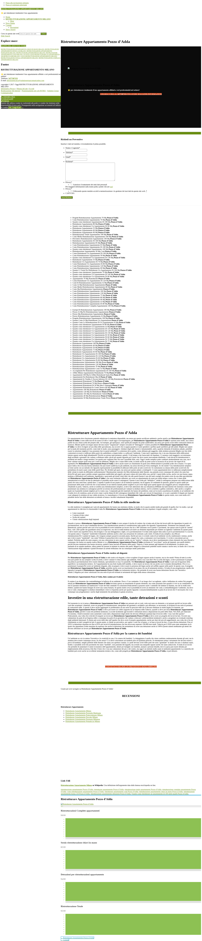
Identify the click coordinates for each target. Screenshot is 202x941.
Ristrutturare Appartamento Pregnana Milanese (82, 719)
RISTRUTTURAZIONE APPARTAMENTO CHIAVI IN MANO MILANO (22, 49)
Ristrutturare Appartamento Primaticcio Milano (82, 721)
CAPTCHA (69, 193)
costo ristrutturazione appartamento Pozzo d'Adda (85, 792)
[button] (10, 30)
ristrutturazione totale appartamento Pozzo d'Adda (143, 789)
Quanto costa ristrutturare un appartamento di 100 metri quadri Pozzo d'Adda (160, 794)
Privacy (68, 182)
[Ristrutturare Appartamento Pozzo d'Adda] (77, 804)
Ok (10, 107)
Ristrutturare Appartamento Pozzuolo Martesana (83, 713)
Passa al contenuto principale (16, 5)
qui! (111, 187)
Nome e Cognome (72, 148)
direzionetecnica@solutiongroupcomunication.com (25, 80)
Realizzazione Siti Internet (10, 91)
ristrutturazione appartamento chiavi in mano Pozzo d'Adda (161, 792)
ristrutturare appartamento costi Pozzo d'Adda (121, 792)
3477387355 (13, 78)
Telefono (69, 152)
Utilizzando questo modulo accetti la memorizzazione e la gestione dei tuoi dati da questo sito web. (110, 191)
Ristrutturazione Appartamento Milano (76, 785)
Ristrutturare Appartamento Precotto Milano (81, 717)
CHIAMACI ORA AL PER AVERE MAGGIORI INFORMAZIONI (131, 94)
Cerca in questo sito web (10, 34)
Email (68, 157)
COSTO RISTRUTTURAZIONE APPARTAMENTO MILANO (38, 56)
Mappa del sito (22, 89)
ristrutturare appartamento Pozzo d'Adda (109, 789)
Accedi (31, 89)
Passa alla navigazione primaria (17, 3)
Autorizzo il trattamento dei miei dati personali (90, 185)
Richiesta (69, 162)
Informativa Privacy (8, 89)
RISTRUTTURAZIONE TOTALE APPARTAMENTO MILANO (19, 58)
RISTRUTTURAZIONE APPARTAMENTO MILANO (22, 9)
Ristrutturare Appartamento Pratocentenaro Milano (84, 715)
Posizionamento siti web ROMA (34, 91)
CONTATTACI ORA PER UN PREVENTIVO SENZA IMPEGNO (131, 667)
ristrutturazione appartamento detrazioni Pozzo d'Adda (111, 794)
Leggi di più (17, 107)
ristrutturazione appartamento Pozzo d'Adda (77, 789)
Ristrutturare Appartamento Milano (78, 711)
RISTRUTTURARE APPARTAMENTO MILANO (30, 53)
